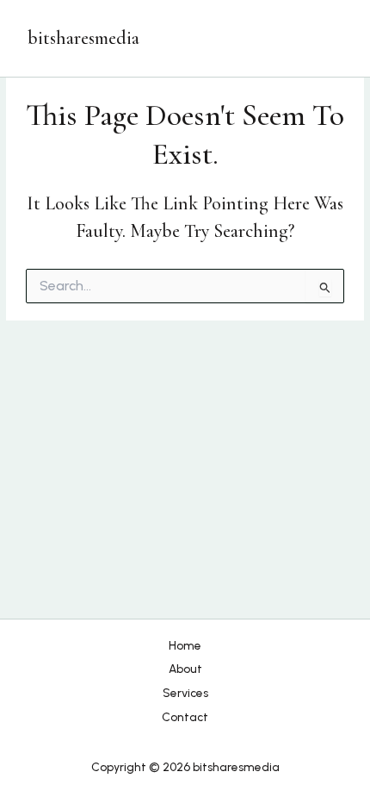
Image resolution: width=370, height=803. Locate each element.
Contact (185, 717)
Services (185, 693)
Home (185, 645)
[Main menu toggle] (325, 38)
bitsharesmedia (83, 38)
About (185, 668)
